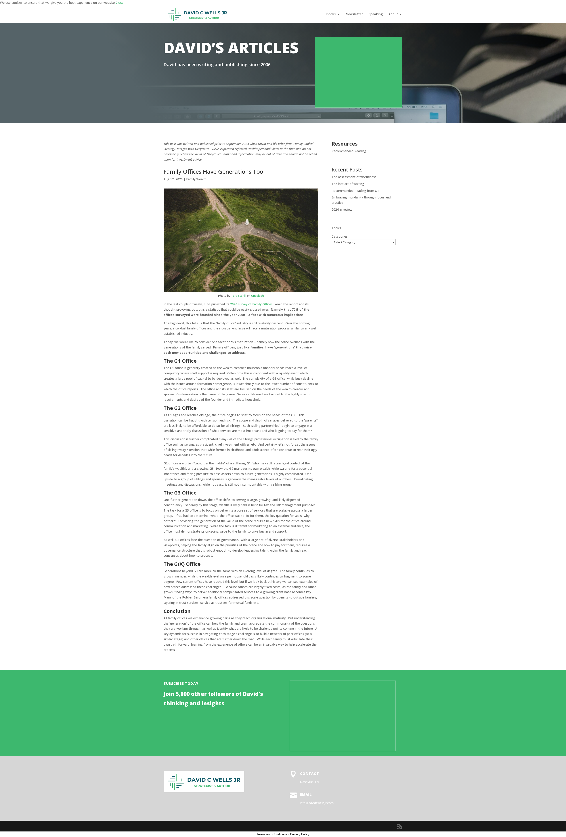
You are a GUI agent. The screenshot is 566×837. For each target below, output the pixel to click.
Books (331, 14)
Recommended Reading (349, 151)
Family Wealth (196, 179)
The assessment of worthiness (354, 177)
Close (120, 2)
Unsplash (257, 296)
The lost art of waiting (348, 184)
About (393, 14)
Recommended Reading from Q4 (355, 191)
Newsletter (354, 14)
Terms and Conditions (272, 834)
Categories (340, 236)
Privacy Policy (299, 834)
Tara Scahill (238, 296)
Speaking (376, 14)
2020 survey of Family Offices (251, 304)
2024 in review (342, 209)
